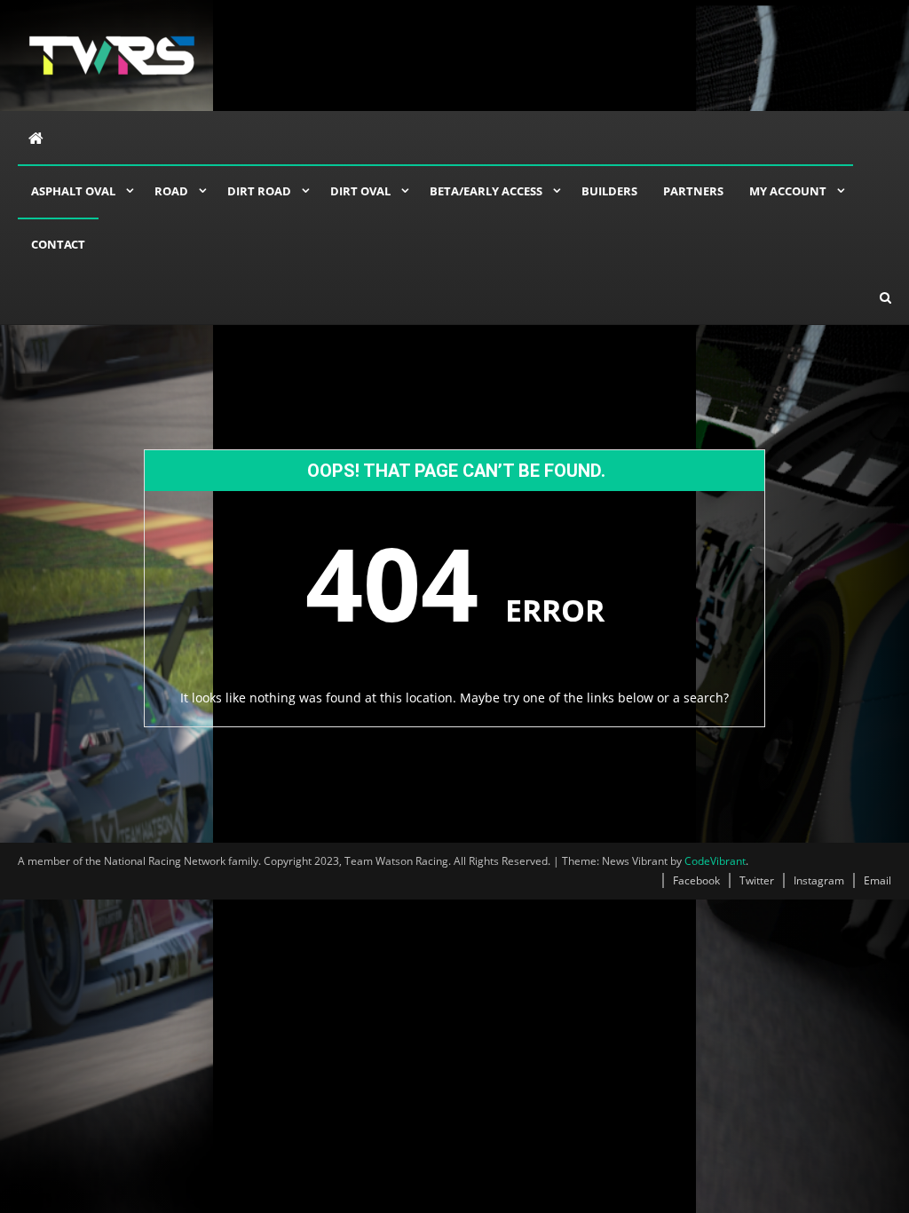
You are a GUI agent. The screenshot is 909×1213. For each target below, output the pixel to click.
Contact (58, 244)
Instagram (819, 880)
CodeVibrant (715, 860)
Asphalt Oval (73, 191)
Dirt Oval (360, 191)
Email (877, 880)
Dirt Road (259, 191)
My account (787, 191)
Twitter (756, 880)
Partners (693, 191)
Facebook (696, 880)
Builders (609, 191)
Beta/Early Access (486, 191)
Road (171, 191)
